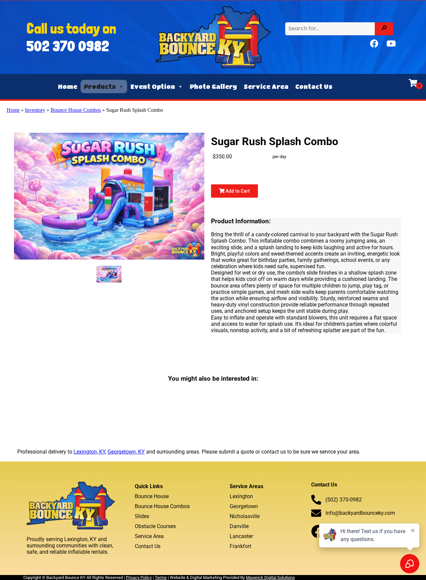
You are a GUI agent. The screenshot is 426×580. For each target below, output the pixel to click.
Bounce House (152, 496)
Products (100, 86)
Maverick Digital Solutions (270, 577)
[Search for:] (330, 28)
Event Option (152, 86)
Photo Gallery (213, 86)
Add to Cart (237, 191)
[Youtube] (391, 43)
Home (67, 86)
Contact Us (313, 86)
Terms (161, 577)
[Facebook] (374, 43)
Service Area (266, 86)
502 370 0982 (68, 46)
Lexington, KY (89, 452)
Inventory (35, 110)
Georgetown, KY (126, 452)
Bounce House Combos (76, 110)
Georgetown (244, 506)
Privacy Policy (139, 577)
